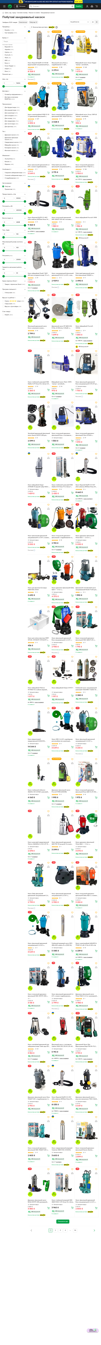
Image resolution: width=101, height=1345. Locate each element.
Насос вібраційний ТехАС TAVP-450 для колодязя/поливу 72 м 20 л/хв (39, 274)
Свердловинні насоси (13, 142)
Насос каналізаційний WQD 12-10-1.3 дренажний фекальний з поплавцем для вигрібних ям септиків (39, 116)
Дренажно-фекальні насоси (11, 138)
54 (75, 1230)
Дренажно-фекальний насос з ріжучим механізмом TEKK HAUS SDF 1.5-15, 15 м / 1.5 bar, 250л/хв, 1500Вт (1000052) (86, 1098)
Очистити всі (23, 22)
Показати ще (6, 74)
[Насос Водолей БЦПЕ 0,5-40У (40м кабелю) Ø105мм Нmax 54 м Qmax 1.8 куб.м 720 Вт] (39, 199)
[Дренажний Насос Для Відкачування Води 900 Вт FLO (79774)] (87, 1026)
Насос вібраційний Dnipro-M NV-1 (62, 688)
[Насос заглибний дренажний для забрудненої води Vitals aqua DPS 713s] (39, 1026)
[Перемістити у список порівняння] (48, 36)
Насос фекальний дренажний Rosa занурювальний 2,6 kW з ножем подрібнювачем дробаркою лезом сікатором (85, 1201)
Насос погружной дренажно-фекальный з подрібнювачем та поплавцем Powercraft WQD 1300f (62, 537)
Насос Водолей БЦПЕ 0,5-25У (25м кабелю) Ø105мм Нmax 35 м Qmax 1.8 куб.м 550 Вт (62, 1098)
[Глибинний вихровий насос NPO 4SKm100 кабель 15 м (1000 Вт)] (63, 925)
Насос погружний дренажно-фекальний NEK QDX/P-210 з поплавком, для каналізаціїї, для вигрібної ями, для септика (86, 639)
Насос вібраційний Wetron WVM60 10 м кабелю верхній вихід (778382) (37, 689)
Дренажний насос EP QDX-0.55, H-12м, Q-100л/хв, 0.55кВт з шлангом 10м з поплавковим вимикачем (62, 327)
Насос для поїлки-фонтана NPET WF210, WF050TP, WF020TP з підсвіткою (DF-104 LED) (38, 639)
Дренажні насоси (12, 135)
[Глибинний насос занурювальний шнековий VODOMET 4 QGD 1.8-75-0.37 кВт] (87, 669)
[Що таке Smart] (57, 27)
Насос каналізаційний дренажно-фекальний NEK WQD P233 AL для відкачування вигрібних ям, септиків (62, 116)
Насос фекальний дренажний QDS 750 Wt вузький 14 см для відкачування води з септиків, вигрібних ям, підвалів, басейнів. (62, 843)
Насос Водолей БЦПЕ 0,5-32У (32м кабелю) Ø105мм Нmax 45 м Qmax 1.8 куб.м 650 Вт (86, 486)
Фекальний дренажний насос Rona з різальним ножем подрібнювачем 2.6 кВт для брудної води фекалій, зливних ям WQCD (38, 327)
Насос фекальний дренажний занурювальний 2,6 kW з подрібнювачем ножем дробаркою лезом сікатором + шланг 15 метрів (85, 740)
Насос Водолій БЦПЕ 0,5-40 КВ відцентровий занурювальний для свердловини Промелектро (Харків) (38, 64)
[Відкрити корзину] (97, 6)
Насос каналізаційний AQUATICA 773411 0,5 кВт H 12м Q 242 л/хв (86, 944)
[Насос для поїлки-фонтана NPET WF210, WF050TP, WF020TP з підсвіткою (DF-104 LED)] (39, 620)
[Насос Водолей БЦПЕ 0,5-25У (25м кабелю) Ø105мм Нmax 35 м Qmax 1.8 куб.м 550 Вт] (63, 1079)
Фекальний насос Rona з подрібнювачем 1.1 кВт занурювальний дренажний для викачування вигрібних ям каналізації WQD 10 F (62, 64)
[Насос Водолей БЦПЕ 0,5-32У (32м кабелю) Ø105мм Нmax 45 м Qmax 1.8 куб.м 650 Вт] (87, 466)
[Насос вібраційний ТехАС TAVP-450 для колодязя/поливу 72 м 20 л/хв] (39, 255)
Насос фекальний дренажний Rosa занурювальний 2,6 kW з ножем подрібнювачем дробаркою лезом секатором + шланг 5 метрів (62, 639)
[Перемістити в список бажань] (48, 32)
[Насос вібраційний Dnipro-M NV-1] (63, 669)
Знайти (78, 6)
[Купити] (48, 70)
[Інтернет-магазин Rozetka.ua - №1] (10, 6)
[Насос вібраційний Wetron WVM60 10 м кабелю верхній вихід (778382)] (39, 669)
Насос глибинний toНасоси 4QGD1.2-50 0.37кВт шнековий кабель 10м (38, 791)
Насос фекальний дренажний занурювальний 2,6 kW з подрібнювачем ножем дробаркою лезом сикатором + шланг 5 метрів (62, 895)
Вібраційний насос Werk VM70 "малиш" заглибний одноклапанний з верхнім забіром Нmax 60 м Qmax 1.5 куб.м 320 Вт (62, 383)
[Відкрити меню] (4, 6)
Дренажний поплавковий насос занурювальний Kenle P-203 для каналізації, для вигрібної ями (86, 589)
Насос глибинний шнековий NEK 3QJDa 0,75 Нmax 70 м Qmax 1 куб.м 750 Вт (62, 486)
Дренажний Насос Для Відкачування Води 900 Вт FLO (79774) (86, 1045)
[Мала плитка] (97, 22)
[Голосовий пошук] (72, 6)
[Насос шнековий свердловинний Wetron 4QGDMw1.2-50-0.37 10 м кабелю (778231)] (39, 824)
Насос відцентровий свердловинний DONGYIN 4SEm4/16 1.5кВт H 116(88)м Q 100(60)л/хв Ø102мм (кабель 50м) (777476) (39, 740)
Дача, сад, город (10, 12)
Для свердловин (12, 121)
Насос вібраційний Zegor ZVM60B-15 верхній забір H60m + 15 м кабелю (38, 486)
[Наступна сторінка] (94, 1230)
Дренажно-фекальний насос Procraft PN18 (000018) (61, 791)
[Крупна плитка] (93, 22)
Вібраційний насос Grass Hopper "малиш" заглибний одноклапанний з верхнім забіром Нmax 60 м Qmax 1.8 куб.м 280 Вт (86, 64)
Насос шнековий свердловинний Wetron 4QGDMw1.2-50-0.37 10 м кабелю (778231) (38, 843)
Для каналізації (11, 113)
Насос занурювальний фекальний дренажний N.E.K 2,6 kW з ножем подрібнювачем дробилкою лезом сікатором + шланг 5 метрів (63, 274)
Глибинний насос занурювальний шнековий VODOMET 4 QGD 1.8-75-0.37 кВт (86, 689)
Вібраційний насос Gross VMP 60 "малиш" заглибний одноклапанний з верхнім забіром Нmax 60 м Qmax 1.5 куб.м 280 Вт (86, 116)
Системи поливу (22, 12)
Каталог (22, 6)
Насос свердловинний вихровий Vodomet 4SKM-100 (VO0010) (62, 1149)
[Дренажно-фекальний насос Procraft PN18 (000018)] (63, 772)
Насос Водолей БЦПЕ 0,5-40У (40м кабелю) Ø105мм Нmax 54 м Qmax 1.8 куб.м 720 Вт (38, 219)
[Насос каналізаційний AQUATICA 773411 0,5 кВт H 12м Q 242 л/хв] (87, 925)
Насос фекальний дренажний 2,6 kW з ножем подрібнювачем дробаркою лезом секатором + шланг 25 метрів (38, 166)
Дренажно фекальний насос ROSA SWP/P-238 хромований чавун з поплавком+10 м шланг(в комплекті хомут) (38, 1201)
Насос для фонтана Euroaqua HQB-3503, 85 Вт (37, 588)
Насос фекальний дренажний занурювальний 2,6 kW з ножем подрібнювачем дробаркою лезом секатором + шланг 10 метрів (39, 537)
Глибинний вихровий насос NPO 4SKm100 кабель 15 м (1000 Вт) (62, 944)
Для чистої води (11, 124)
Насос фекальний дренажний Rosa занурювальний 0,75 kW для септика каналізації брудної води (86, 383)
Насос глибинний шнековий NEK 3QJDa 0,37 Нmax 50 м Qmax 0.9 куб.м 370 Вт (38, 383)
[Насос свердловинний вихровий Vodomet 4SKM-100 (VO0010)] (63, 1130)
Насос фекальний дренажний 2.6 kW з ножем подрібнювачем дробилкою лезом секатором (62, 995)
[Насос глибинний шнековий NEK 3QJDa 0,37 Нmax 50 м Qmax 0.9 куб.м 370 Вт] (39, 364)
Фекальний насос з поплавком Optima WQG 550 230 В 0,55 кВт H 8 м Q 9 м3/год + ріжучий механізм (62, 1045)
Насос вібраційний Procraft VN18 (86, 217)
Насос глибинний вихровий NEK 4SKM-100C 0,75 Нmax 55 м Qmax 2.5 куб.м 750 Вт (62, 1201)
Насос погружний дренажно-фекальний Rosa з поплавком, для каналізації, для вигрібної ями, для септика (63, 434)
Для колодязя (11, 115)
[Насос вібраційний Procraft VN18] (87, 199)
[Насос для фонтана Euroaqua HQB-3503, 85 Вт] (39, 569)
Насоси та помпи (34, 12)
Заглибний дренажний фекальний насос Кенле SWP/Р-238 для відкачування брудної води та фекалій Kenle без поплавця (39, 434)
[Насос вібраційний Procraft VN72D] (87, 308)
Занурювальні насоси (48, 12)
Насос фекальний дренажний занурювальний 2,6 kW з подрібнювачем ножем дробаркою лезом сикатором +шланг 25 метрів (37, 944)
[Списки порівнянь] (92, 6)
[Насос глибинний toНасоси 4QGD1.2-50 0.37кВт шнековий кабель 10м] (39, 772)
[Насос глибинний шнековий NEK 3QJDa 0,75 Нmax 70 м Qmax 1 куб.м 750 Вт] (63, 466)
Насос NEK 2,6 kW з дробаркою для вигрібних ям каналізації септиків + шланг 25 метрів (62, 740)
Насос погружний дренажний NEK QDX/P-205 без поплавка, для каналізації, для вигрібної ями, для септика (63, 219)
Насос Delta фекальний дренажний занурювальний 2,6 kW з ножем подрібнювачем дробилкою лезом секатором (38, 895)
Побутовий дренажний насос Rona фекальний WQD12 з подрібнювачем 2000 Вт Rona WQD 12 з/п (85, 274)
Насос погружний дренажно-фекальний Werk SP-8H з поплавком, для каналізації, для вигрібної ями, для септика (86, 434)
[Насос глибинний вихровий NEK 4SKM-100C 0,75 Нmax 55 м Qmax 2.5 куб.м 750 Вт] (63, 1182)
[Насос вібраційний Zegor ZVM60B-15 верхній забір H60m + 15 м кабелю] (39, 466)
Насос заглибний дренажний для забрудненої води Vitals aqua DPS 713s (38, 1045)
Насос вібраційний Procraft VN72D (84, 327)
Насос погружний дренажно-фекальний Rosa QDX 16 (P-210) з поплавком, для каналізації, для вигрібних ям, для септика (86, 791)
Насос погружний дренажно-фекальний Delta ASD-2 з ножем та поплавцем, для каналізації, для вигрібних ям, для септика (87, 895)
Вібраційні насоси (12, 145)
